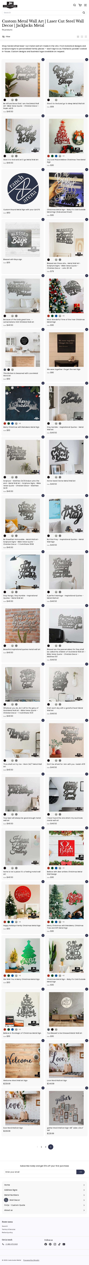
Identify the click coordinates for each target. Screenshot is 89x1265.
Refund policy (7, 1232)
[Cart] (80, 5)
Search (5, 1226)
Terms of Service (8, 1229)
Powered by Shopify (31, 1260)
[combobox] (44, 12)
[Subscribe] (80, 1172)
